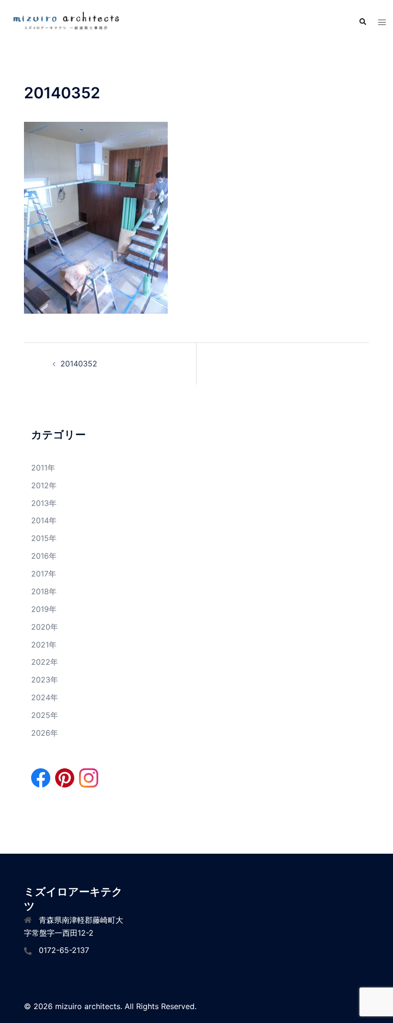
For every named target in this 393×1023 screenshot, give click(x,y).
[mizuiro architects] (65, 21)
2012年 (44, 485)
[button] (362, 22)
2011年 (43, 467)
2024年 (44, 697)
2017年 (43, 573)
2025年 (44, 715)
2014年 (44, 520)
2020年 (44, 627)
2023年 (44, 679)
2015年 (44, 538)
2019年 (44, 609)
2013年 (44, 503)
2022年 (44, 662)
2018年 (44, 591)
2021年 (44, 644)
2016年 (44, 556)
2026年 (44, 733)
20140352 (78, 363)
